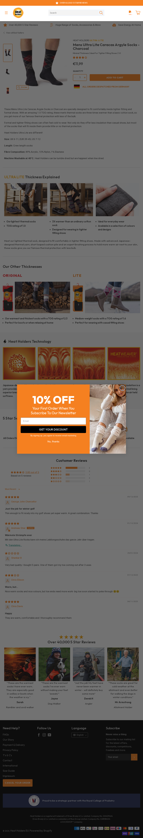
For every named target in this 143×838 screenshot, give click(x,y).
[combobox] (73, 12)
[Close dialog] (122, 388)
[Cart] (137, 13)
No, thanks (53, 441)
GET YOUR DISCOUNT (53, 429)
